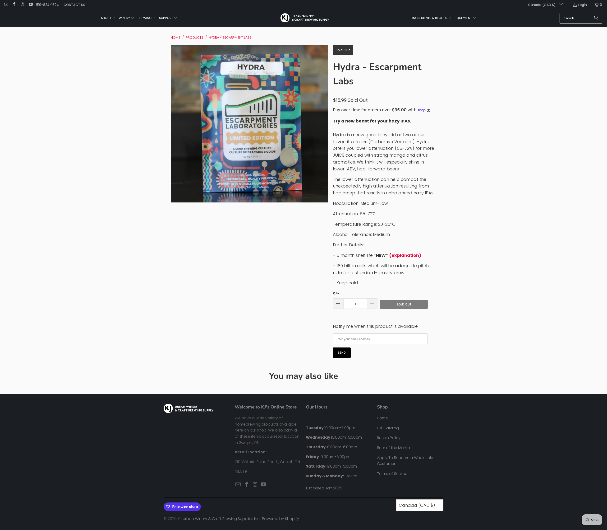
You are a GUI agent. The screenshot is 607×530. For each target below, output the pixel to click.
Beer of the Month (393, 447)
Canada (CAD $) (542, 4)
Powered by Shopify (280, 518)
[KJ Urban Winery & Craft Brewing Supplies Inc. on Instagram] (22, 4)
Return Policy (388, 438)
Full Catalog (388, 428)
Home (382, 418)
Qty (336, 293)
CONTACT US (74, 4)
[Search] (596, 18)
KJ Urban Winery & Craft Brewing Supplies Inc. (219, 518)
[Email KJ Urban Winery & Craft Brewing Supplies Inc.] (6, 4)
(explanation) (405, 255)
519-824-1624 (47, 4)
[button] (108, 18)
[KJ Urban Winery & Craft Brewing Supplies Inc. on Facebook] (14, 4)
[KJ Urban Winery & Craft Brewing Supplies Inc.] (305, 18)
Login (582, 4)
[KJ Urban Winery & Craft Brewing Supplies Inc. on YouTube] (30, 4)
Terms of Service (392, 473)
